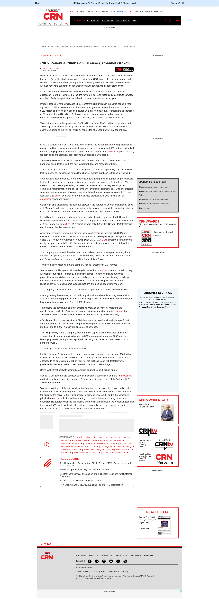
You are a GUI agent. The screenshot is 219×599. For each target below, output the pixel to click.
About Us (93, 555)
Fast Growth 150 (93, 20)
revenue (118, 440)
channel (76, 443)
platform (119, 311)
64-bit (67, 224)
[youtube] (111, 561)
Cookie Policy (113, 571)
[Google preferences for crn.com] (124, 69)
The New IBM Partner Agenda (146, 406)
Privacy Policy (99, 571)
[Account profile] (170, 20)
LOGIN (177, 21)
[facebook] (89, 561)
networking (126, 375)
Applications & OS (49, 55)
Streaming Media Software (118, 449)
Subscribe (143, 528)
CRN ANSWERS (120, 12)
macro (102, 270)
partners (89, 443)
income (64, 443)
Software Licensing (93, 449)
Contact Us (106, 555)
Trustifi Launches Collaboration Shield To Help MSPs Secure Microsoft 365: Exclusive (95, 464)
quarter (101, 437)
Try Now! (175, 3)
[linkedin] (96, 561)
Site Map (124, 571)
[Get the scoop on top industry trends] (164, 445)
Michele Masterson (51, 68)
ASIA (41, 24)
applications (81, 440)
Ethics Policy (122, 555)
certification (112, 151)
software (89, 437)
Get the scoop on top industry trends (145, 443)
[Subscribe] (164, 534)
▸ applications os (62, 47)
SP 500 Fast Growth (122, 20)
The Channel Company (142, 555)
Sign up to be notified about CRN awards (157, 224)
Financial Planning (123, 446)
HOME (43, 47)
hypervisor (65, 446)
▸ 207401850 (76, 47)
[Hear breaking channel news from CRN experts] (164, 458)
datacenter (45, 199)
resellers (101, 443)
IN (45, 24)
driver (60, 398)
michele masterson (101, 440)
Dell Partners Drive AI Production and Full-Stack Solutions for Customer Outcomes (96, 475)
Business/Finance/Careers (86, 453)
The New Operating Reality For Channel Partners (85, 469)
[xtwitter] (103, 561)
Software (65, 453)
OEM (104, 240)
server (58, 195)
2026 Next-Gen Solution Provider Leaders (81, 480)
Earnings (105, 446)
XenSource (66, 440)
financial (127, 437)
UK (61, 24)
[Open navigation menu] (72, 12)
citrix (78, 437)
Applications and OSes (85, 446)
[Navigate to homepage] (53, 20)
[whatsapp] (125, 561)
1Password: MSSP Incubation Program (154, 199)
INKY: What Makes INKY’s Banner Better (155, 204)
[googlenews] (118, 561)
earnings (114, 437)
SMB (64, 323)
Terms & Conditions (84, 571)
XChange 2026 (107, 20)
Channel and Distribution (114, 453)
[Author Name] (46, 427)
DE (55, 24)
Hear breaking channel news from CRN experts (145, 457)
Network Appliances (70, 449)
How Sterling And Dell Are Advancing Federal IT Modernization (91, 485)
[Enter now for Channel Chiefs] (147, 245)
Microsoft (124, 443)
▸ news (49, 47)
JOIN (164, 21)
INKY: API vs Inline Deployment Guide (154, 187)
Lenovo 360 (145, 208)
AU (50, 24)
